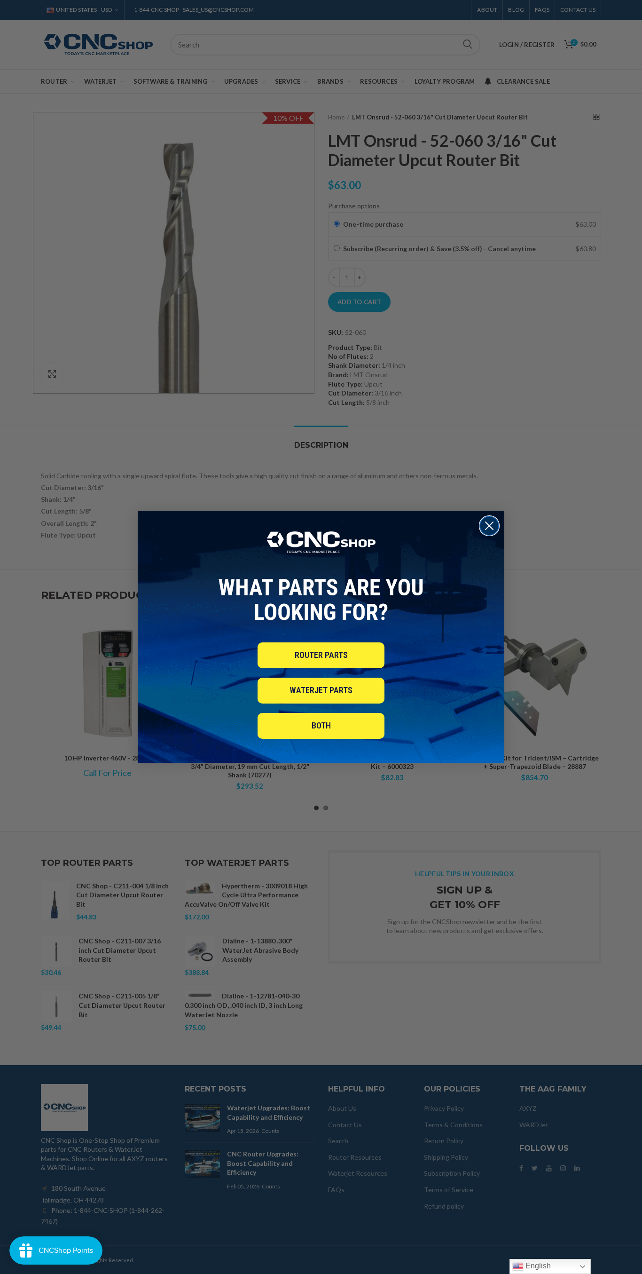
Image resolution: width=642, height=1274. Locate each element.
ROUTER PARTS (321, 655)
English (537, 1266)
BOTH (321, 725)
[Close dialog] (489, 525)
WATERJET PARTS (321, 690)
